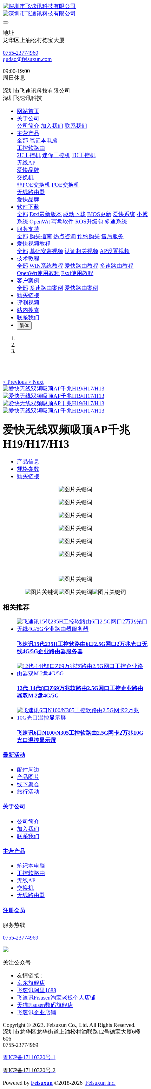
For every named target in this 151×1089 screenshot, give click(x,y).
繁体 (24, 325)
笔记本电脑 (31, 866)
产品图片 (28, 777)
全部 (22, 140)
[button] (15, 382)
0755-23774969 (20, 53)
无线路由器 (31, 895)
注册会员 (14, 910)
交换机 (25, 888)
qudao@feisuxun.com (27, 59)
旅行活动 (28, 792)
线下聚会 (28, 784)
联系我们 (28, 836)
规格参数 (28, 469)
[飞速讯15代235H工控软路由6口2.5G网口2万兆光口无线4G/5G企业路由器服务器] (82, 629)
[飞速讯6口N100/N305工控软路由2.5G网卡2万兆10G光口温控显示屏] (82, 718)
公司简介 (28, 821)
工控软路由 (31, 873)
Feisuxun (42, 1083)
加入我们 (28, 829)
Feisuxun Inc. (100, 1083)
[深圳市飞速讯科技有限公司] (75, 10)
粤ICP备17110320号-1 (29, 1057)
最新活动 (14, 755)
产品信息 (28, 462)
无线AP (26, 880)
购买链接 (28, 476)
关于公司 (14, 806)
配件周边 (28, 770)
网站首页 (28, 111)
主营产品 (14, 851)
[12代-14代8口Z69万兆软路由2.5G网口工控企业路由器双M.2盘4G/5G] (82, 673)
